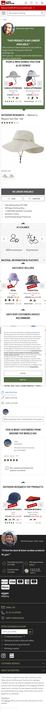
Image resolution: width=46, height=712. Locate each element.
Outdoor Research (12, 115)
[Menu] (3, 12)
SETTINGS (23, 373)
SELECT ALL (23, 379)
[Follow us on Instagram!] (5, 656)
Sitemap (7, 701)
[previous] (6, 83)
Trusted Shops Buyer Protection (18, 217)
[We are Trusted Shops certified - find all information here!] (26, 571)
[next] (39, 83)
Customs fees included (13, 570)
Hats (5, 19)
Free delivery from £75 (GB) (16, 205)
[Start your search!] (42, 13)
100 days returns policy (14, 208)
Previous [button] (4, 239)
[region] (23, 356)
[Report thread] (17, 456)
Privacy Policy (34, 367)
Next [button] (42, 239)
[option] (23, 147)
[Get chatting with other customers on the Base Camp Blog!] (14, 656)
